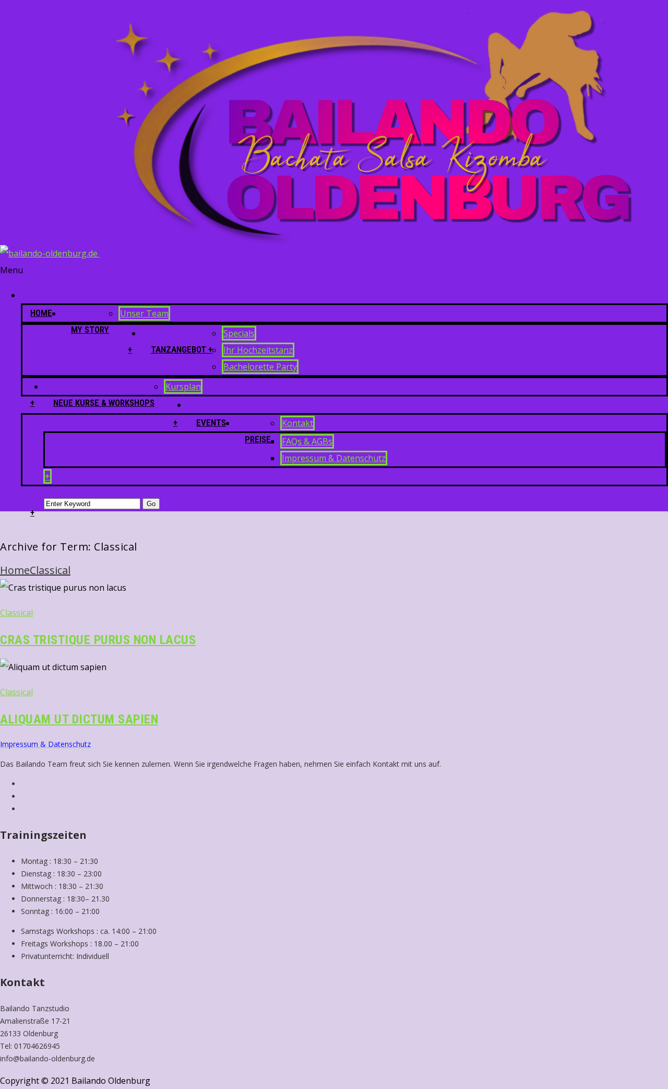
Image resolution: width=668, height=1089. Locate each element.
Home (41, 313)
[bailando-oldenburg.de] (324, 253)
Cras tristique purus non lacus (98, 640)
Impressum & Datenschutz (334, 458)
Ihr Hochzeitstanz (258, 350)
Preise (258, 439)
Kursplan (183, 386)
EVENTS (211, 422)
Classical (50, 570)
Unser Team (144, 313)
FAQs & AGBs (307, 441)
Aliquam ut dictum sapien (79, 719)
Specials (239, 333)
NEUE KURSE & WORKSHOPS (103, 402)
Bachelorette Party (260, 366)
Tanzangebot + (181, 349)
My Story (90, 329)
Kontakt (297, 423)
